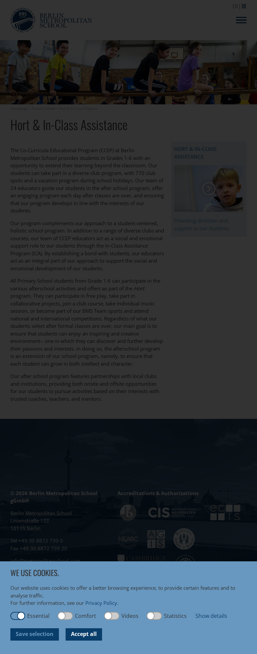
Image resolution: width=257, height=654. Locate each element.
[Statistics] (154, 616)
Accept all (84, 634)
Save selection (35, 634)
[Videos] (112, 616)
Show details (211, 616)
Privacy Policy (101, 602)
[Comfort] (65, 616)
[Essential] (17, 616)
